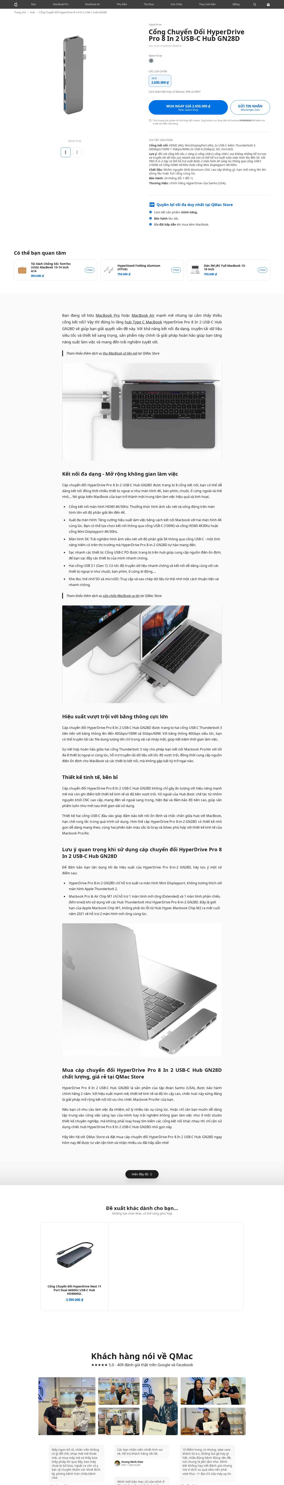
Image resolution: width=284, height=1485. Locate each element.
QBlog (236, 4)
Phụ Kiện (122, 4)
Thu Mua (149, 4)
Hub (32, 12)
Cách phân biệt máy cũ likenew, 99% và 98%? (174, 91)
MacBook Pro (60, 4)
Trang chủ (20, 12)
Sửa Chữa (176, 4)
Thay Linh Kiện (207, 4)
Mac (33, 4)
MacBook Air (92, 4)
